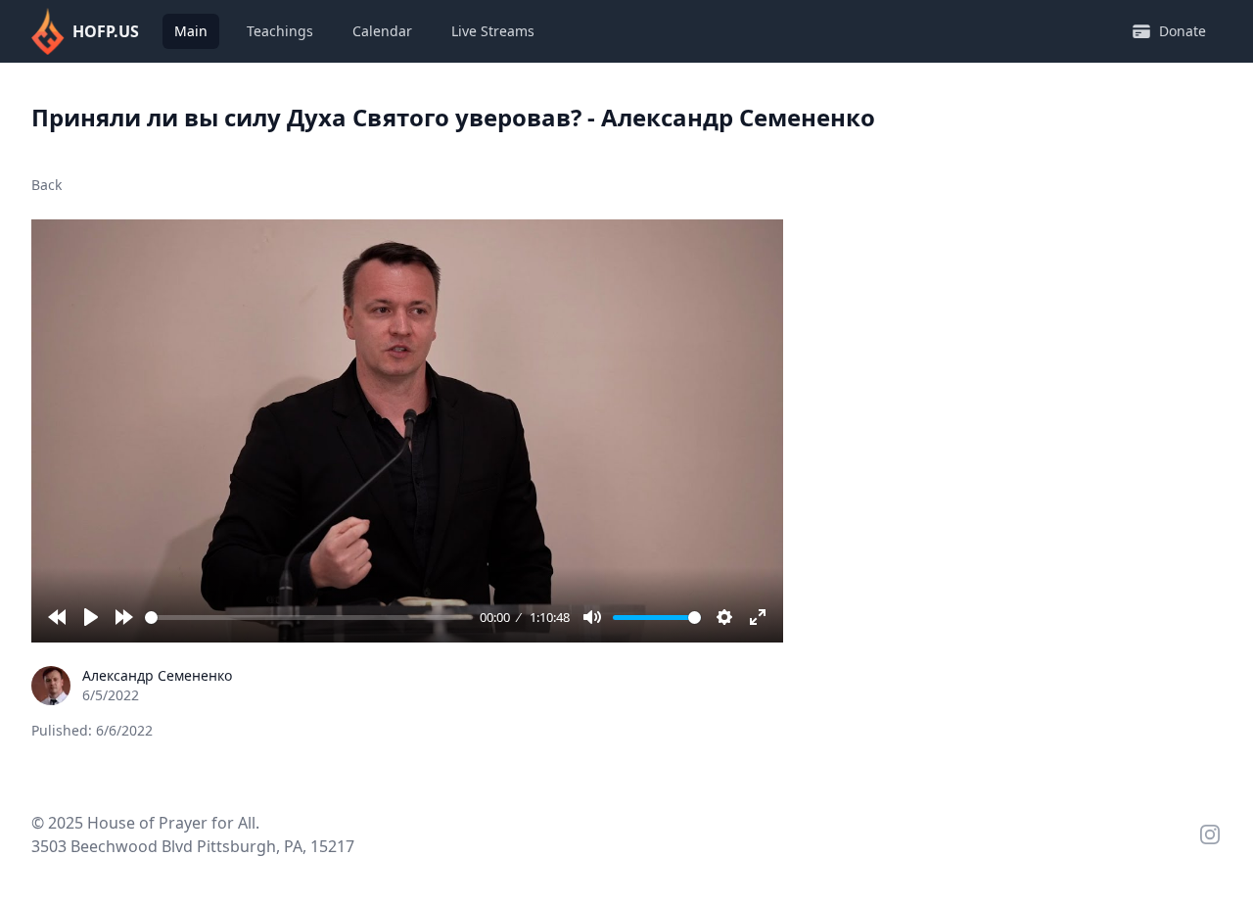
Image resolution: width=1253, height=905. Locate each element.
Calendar (382, 31)
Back (46, 184)
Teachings (280, 31)
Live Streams (492, 31)
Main (191, 31)
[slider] (309, 617)
